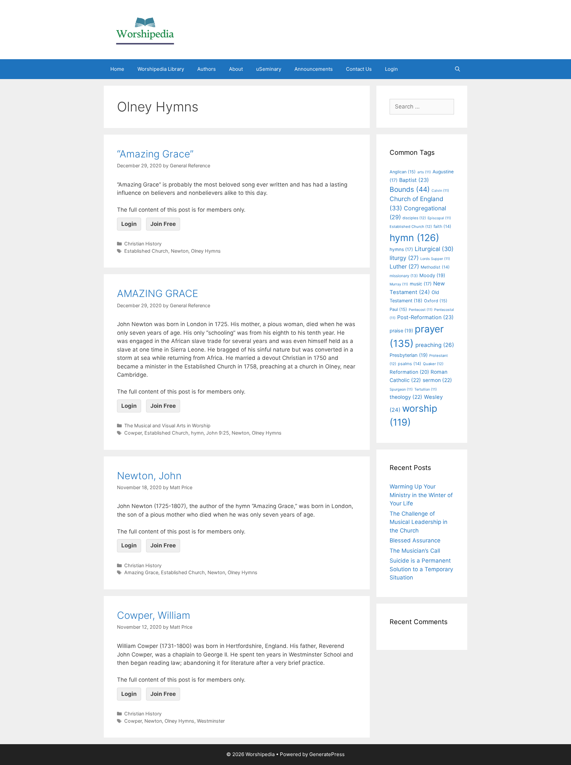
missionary (404, 275)
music (421, 283)
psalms (409, 363)
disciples (414, 218)
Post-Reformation (425, 317)
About (236, 69)
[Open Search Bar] (457, 69)
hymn (197, 433)
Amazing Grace (141, 572)
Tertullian (425, 389)
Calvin (440, 191)
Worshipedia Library (160, 69)
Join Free (163, 224)
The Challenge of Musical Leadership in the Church (418, 522)
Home (117, 69)
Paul (398, 309)
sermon (437, 380)
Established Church (146, 251)
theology (406, 397)
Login (391, 69)
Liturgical (434, 248)
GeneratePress (327, 754)
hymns (401, 249)
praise (401, 331)
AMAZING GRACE (157, 293)
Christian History (143, 243)
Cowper (133, 433)
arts (424, 172)
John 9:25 (217, 433)
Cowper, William (153, 615)
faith (442, 226)
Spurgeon (401, 389)
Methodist (435, 267)
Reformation (409, 372)
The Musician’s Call (415, 550)
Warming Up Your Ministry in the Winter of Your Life (421, 495)
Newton (179, 251)
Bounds (410, 189)
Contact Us (359, 69)
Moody (432, 275)
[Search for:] (422, 106)
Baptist (414, 180)
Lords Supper (435, 259)
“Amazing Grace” (155, 154)
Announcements (313, 69)
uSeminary (268, 69)
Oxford (435, 300)
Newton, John (149, 476)
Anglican (403, 171)
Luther (404, 266)
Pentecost (421, 310)
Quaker (433, 363)
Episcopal (439, 218)
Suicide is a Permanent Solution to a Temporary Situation (421, 569)
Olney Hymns (206, 251)
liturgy (404, 257)
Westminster (211, 721)
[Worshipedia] (145, 29)
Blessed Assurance (415, 540)
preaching (434, 345)
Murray (399, 284)
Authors (206, 69)
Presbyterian (409, 355)
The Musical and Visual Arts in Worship (167, 425)
